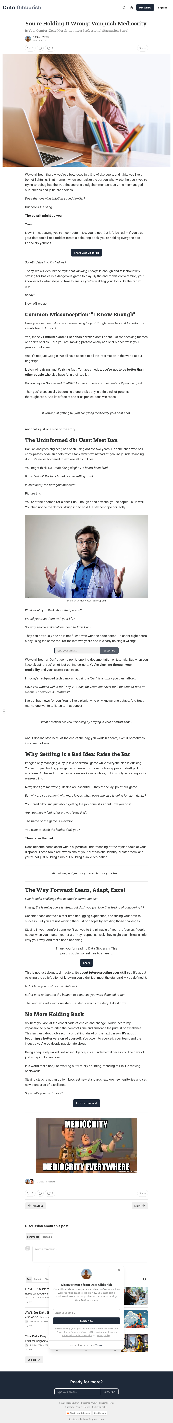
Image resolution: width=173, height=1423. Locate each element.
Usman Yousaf (85, 600)
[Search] (124, 7)
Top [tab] (29, 1279)
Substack (73, 1419)
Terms (87, 1407)
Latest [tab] (37, 1279)
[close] (119, 1270)
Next (137, 1205)
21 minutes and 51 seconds (61, 337)
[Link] (20, 314)
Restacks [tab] (47, 1236)
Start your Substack (80, 1413)
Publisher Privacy (89, 1402)
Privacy (79, 1407)
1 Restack (50, 1181)
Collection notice (100, 1407)
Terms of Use (88, 1331)
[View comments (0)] (40, 48)
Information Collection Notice (77, 1335)
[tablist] (39, 1236)
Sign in (162, 7)
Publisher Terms (106, 1402)
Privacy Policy (63, 1331)
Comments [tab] (33, 1236)
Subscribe (145, 7)
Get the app (100, 1413)
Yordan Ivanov (41, 37)
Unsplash (101, 600)
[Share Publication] (131, 7)
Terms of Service (105, 1328)
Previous (37, 1205)
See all (32, 1359)
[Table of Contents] (3, 711)
